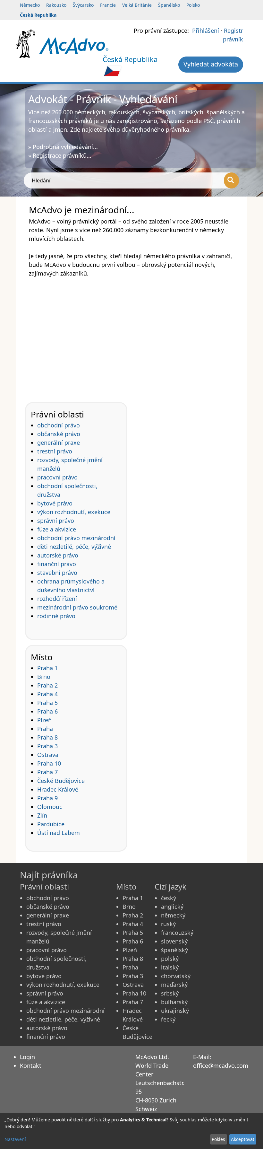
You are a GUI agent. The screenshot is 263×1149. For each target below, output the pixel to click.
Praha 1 (47, 668)
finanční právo (56, 564)
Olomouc (49, 807)
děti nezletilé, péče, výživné (74, 546)
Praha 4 (47, 694)
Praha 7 (47, 772)
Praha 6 (47, 711)
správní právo (55, 520)
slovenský (174, 941)
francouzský (177, 932)
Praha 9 (47, 798)
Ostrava (47, 755)
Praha (45, 728)
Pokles (218, 1139)
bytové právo (54, 503)
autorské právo (57, 555)
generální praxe (58, 442)
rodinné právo (56, 616)
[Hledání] (231, 180)
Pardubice (50, 824)
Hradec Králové (57, 789)
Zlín (42, 815)
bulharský (174, 1002)
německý (173, 915)
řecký (168, 1019)
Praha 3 (47, 746)
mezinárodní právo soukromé (77, 607)
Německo (30, 5)
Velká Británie (137, 5)
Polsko (193, 5)
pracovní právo (57, 477)
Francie (108, 5)
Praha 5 (47, 702)
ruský (168, 924)
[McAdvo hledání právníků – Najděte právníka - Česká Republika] (73, 45)
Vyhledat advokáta (210, 64)
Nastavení (15, 1139)
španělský (174, 950)
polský (170, 958)
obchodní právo (58, 425)
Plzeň (44, 720)
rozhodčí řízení (57, 598)
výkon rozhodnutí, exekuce (73, 512)
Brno (43, 676)
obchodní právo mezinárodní (76, 538)
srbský (170, 993)
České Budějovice (61, 781)
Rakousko (56, 5)
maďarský (174, 984)
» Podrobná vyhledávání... (63, 147)
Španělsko (169, 5)
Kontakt (30, 1065)
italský (170, 967)
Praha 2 (47, 685)
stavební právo (57, 572)
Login (27, 1057)
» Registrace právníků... (59, 155)
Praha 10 (49, 763)
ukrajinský (175, 1010)
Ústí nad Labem (58, 833)
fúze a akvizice (56, 529)
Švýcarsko (83, 5)
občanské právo (58, 434)
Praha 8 (47, 737)
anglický (172, 906)
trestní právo (54, 451)
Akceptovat (242, 1139)
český (168, 898)
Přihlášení (205, 30)
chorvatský (176, 976)
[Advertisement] (131, 336)
